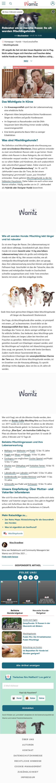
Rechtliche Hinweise (28, 761)
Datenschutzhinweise (28, 755)
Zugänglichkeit (28, 772)
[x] (25, 577)
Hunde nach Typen (30, 620)
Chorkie (7, 466)
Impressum (28, 777)
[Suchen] (10, 3)
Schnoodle (9, 484)
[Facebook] (20, 577)
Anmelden (28, 708)
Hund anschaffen (30, 42)
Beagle (27, 454)
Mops (18, 454)
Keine (41, 698)
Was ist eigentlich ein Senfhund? (21, 527)
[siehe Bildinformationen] (53, 11)
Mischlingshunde (11, 45)
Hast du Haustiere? (28, 692)
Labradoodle (10, 473)
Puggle (7, 454)
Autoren (28, 744)
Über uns (28, 739)
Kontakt (28, 750)
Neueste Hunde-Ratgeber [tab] (41, 611)
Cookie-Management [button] (28, 766)
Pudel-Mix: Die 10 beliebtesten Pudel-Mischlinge (37, 638)
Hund (19, 698)
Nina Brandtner (23, 36)
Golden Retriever (28, 477)
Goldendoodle (11, 477)
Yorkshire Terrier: (37, 466)
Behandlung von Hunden (32, 647)
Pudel (32, 451)
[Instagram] (31, 577)
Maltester (21, 451)
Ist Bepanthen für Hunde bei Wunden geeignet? (35, 652)
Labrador (24, 473)
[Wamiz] (32, 3)
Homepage (9, 42)
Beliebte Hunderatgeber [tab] (15, 611)
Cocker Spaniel (36, 458)
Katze (32, 698)
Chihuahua (21, 466)
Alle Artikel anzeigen (28, 665)
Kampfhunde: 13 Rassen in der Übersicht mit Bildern (36, 624)
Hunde (18, 42)
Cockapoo (9, 458)
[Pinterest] (36, 577)
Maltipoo (8, 451)
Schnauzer (32, 484)
